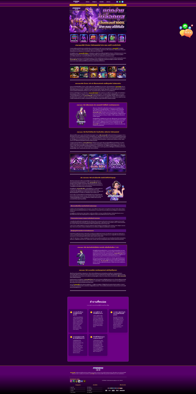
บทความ (108, 2)
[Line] (120, 2)
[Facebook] (117, 2)
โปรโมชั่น (102, 2)
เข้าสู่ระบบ (94, 2)
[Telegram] (122, 2)
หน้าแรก (87, 2)
